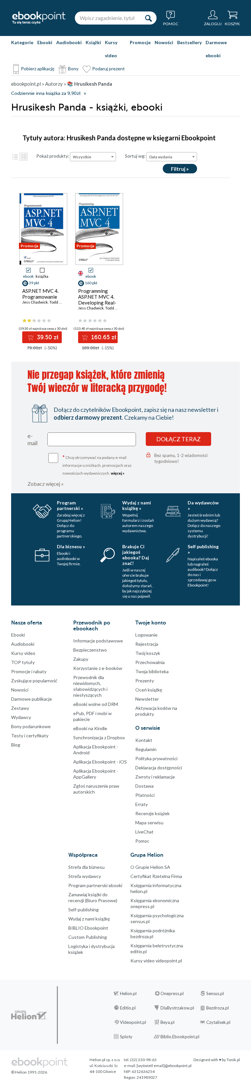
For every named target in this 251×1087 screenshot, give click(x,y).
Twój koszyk (147, 653)
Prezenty (144, 680)
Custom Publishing (87, 937)
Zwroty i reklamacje (155, 777)
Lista (15, 157)
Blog (15, 744)
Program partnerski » (70, 505)
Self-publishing (83, 909)
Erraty (141, 804)
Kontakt (143, 740)
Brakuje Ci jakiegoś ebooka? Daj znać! (135, 555)
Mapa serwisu (149, 822)
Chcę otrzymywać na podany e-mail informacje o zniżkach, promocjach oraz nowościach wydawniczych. (97, 465)
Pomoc (142, 841)
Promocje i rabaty (28, 671)
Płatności (145, 795)
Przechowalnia (150, 662)
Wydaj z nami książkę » (136, 505)
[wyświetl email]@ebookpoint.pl (164, 1065)
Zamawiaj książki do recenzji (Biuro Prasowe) (92, 897)
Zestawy (20, 708)
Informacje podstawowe (98, 640)
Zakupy (80, 659)
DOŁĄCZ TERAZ (178, 439)
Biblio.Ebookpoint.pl (179, 1036)
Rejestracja (146, 644)
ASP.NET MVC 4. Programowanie (40, 294)
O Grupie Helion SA (150, 867)
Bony (73, 68)
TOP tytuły (23, 662)
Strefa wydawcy (84, 876)
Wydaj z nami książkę (89, 918)
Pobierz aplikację (37, 68)
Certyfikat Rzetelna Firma (156, 876)
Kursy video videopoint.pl (156, 960)
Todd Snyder (60, 302)
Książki (93, 42)
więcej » (118, 473)
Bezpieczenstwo (90, 650)
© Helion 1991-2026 (29, 1072)
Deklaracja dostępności (158, 767)
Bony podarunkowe (31, 726)
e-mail (32, 439)
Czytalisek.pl (218, 1022)
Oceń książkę (148, 690)
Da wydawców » (203, 505)
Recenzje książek (152, 813)
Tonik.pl (233, 1059)
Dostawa (144, 786)
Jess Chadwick (35, 302)
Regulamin (146, 749)
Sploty (126, 1036)
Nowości (164, 42)
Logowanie (146, 635)
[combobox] (93, 156)
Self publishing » (203, 549)
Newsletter (147, 699)
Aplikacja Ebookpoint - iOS (100, 761)
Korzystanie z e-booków (97, 668)
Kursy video (111, 49)
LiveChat (144, 831)
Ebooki (44, 42)
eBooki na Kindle (90, 728)
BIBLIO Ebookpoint (88, 928)
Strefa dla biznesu (86, 867)
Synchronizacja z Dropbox (99, 737)
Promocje (140, 42)
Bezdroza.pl (217, 1007)
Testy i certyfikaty (29, 735)
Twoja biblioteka (152, 671)
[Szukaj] (148, 18)
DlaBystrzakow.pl (177, 1007)
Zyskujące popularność (34, 680)
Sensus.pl (215, 993)
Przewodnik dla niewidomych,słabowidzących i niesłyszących (90, 686)
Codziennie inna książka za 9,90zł (45, 93)
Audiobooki (69, 42)
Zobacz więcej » (45, 484)
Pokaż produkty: (52, 156)
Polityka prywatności (156, 758)
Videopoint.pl (133, 1022)
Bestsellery (189, 42)
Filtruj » (180, 169)
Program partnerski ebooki (95, 885)
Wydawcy (21, 717)
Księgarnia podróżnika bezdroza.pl (152, 933)
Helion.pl (128, 993)
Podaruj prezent (108, 68)
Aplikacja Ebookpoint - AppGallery (95, 774)
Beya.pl (167, 1022)
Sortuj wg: (135, 156)
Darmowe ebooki (216, 49)
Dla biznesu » (71, 546)
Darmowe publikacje (31, 699)
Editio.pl (128, 1007)
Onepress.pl (172, 993)
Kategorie (22, 42)
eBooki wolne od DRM (95, 704)
